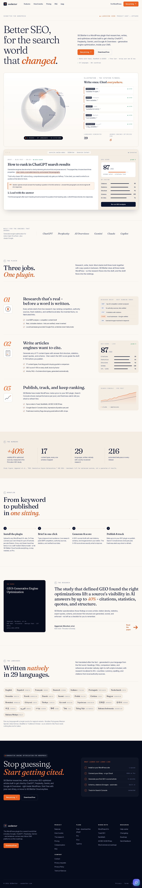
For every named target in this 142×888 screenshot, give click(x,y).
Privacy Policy (59, 867)
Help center (124, 829)
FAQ (56, 4)
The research (59, 837)
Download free (103, 52)
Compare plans (59, 845)
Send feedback (125, 841)
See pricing (130, 4)
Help (62, 4)
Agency (79, 844)
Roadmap (123, 837)
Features (27, 4)
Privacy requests (60, 863)
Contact (57, 859)
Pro (77, 836)
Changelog (124, 833)
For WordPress (116, 4)
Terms (126, 883)
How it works (38, 4)
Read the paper (128, 627)
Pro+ (78, 840)
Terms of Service (60, 871)
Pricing (48, 4)
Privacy (118, 883)
